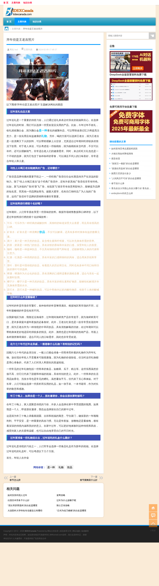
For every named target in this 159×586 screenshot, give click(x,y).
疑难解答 (85, 530)
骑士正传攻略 (63, 505)
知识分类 (27, 2)
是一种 (43, 130)
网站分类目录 (53, 530)
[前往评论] (152, 515)
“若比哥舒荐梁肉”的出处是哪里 (22, 505)
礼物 (44, 136)
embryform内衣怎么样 (122, 193)
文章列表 (15, 2)
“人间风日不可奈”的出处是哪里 (126, 178)
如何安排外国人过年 (17, 495)
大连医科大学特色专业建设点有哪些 (25, 510)
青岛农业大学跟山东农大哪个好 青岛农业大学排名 (131, 188)
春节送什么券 (117, 183)
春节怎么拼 (15, 479)
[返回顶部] (152, 523)
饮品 (42, 232)
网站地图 (76, 530)
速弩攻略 (61, 495)
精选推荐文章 (65, 530)
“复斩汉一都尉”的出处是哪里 (125, 163)
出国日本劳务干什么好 (18, 500)
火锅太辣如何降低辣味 (122, 153)
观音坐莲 (115, 158)
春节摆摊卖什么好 (88, 479)
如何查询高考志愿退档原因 (124, 148)
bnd (16, 49)
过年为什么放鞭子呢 (66, 500)
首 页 (5, 2)
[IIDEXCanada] (19, 6)
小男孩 (153, 530)
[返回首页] (152, 507)
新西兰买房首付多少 (121, 173)
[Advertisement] (79, 564)
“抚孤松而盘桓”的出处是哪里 (125, 168)
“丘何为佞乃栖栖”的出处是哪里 (71, 510)
